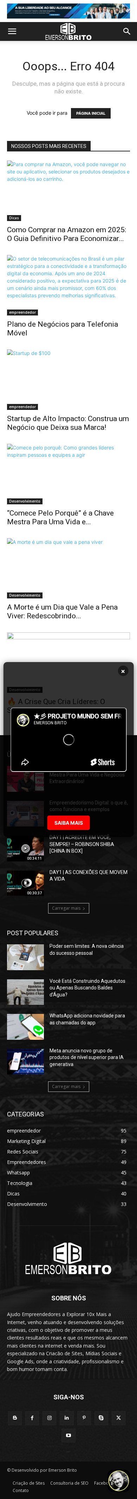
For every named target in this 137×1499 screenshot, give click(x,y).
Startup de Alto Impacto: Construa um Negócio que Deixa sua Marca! (68, 423)
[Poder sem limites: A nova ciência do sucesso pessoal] (25, 957)
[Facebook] (32, 1418)
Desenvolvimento (24, 501)
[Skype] (101, 1418)
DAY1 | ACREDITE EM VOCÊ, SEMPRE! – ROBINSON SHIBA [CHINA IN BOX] (82, 844)
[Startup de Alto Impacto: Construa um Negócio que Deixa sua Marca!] (68, 379)
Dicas (14, 217)
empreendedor (22, 312)
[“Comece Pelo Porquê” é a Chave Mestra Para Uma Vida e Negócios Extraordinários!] (68, 474)
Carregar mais (66, 908)
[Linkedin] (66, 1418)
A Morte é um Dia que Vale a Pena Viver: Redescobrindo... (62, 611)
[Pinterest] (84, 1418)
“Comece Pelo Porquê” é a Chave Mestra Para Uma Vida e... (60, 517)
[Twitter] (118, 1418)
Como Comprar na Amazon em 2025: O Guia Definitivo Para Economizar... (66, 234)
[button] (12, 31)
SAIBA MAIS (68, 823)
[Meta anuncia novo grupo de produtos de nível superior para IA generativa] (25, 1062)
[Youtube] (68, 1435)
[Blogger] (15, 1418)
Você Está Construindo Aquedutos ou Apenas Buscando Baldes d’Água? (87, 987)
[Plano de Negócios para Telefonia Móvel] (68, 285)
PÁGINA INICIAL (90, 113)
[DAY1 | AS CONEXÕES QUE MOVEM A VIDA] (25, 883)
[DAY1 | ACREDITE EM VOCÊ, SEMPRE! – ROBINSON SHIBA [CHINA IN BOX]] (25, 848)
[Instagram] (49, 1418)
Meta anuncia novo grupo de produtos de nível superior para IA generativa (87, 1057)
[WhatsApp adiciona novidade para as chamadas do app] (25, 1027)
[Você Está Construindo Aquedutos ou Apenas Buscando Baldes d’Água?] (25, 992)
